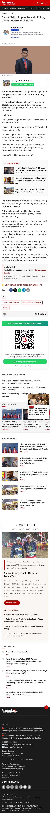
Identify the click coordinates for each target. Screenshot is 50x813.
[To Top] (46, 707)
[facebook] (11, 290)
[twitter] (15, 290)
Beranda (5, 13)
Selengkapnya (15, 37)
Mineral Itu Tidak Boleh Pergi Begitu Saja (22, 614)
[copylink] (28, 290)
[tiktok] (29, 787)
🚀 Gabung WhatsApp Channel (25, 362)
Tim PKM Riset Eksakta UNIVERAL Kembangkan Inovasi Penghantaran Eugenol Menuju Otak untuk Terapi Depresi (11, 427)
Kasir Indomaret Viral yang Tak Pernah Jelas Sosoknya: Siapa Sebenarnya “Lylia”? (26, 672)
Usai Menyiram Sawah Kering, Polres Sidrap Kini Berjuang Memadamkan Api (23, 388)
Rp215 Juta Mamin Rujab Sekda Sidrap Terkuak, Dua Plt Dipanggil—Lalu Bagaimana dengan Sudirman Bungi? (26, 682)
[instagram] (21, 787)
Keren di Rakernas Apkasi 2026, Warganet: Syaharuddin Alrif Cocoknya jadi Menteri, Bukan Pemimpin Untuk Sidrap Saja (24, 661)
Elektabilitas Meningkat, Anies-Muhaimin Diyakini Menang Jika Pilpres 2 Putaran (24, 693)
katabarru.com (34, 797)
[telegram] (24, 290)
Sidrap (14, 13)
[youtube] (25, 787)
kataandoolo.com (7, 799)
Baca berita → (32, 416)
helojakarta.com (7, 797)
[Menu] (46, 3)
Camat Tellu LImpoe (11, 302)
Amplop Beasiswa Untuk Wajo (17, 652)
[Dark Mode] (38, 3)
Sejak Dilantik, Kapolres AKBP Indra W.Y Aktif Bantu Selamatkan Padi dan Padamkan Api (21, 382)
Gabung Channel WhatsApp (23, 85)
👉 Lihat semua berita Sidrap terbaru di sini (22, 285)
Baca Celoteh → (12, 603)
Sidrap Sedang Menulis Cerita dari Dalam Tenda (21, 574)
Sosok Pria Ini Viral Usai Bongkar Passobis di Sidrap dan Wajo (38, 411)
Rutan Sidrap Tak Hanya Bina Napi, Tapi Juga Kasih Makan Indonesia (24, 395)
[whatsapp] (19, 290)
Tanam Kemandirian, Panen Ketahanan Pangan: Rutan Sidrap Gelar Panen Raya (33, 502)
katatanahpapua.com (21, 797)
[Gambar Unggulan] (25, 73)
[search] (42, 3)
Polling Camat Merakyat (31, 302)
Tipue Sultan (17, 27)
